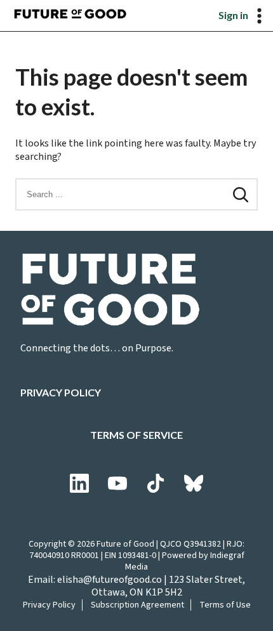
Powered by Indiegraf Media (184, 561)
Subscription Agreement (137, 605)
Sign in (233, 15)
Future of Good (125, 544)
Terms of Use (225, 605)
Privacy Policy (60, 392)
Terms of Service (136, 435)
